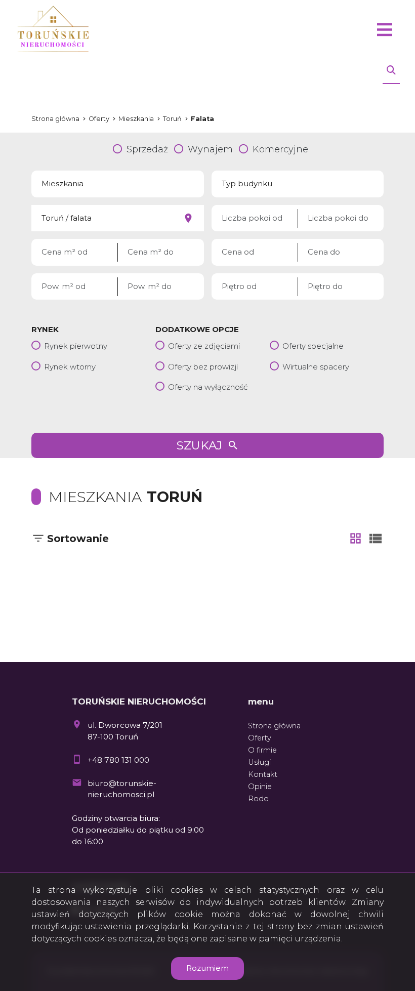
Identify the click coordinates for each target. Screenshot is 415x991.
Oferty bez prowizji (203, 366)
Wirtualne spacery (315, 366)
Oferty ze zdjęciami (204, 346)
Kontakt (262, 774)
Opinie (260, 786)
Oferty (259, 737)
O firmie (262, 750)
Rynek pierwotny (75, 346)
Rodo (258, 798)
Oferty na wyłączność (207, 387)
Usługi (259, 762)
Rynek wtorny (70, 366)
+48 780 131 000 (118, 760)
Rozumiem (207, 968)
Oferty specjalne (313, 346)
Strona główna (274, 725)
